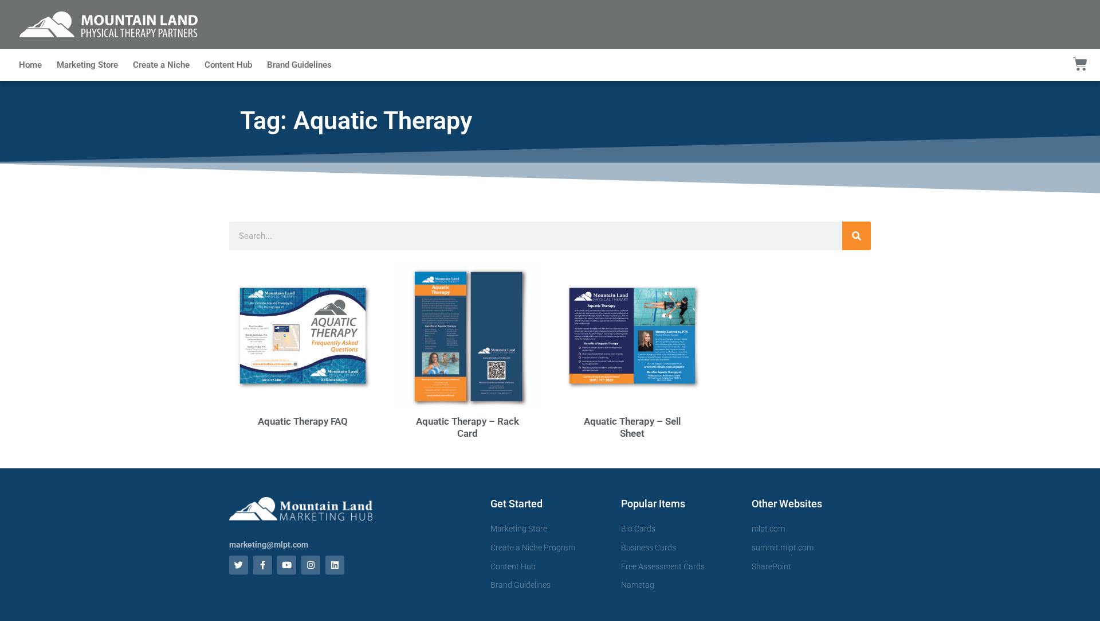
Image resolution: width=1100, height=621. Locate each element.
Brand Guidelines (299, 65)
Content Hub (228, 65)
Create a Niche (161, 65)
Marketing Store (87, 65)
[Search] (856, 236)
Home (30, 65)
